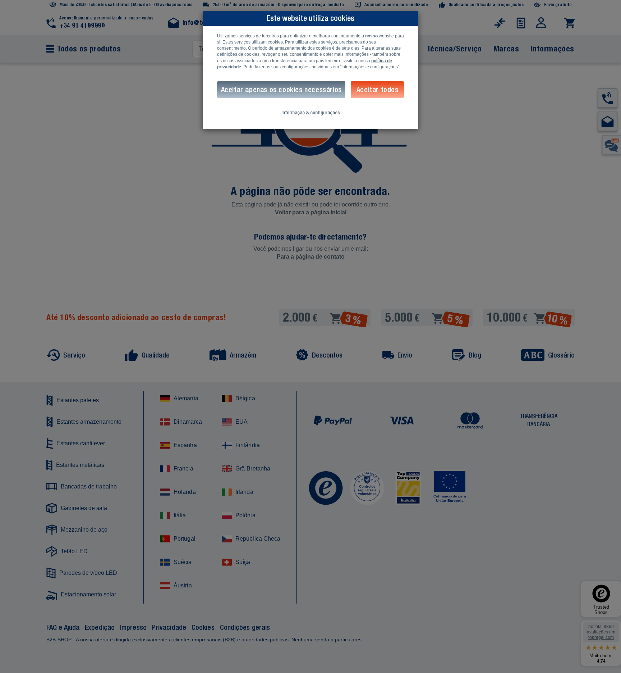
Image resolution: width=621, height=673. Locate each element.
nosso (371, 35)
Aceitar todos (377, 89)
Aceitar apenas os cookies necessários (281, 89)
